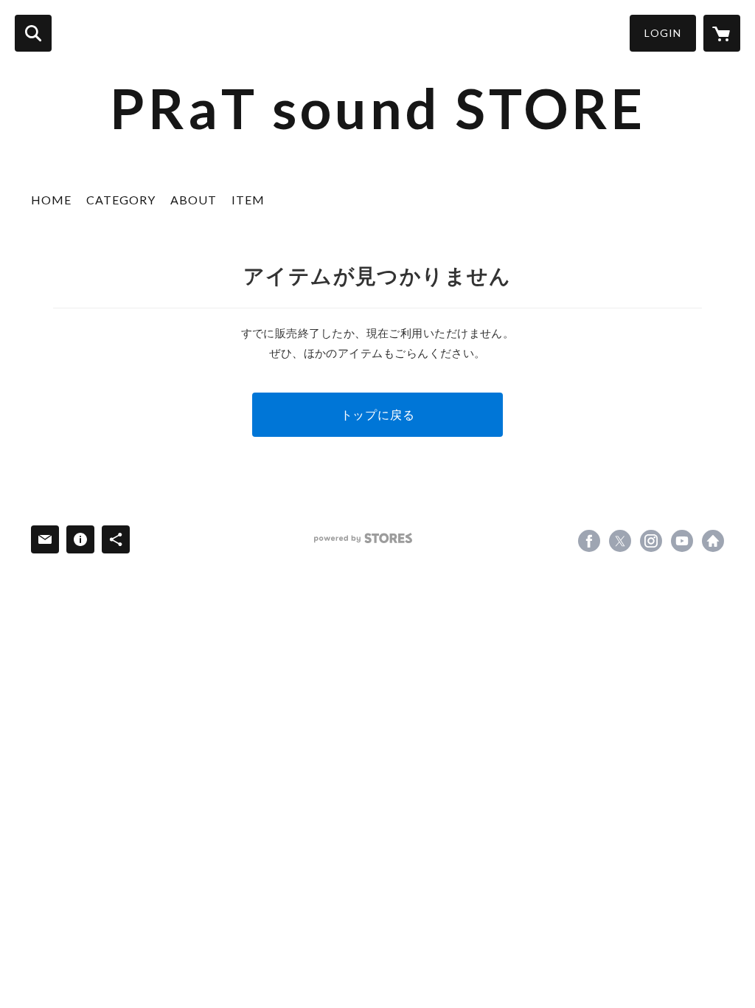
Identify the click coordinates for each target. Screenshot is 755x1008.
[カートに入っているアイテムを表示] (721, 33)
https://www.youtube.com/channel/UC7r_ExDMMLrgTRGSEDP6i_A (682, 541)
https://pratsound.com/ (713, 541)
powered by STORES (363, 538)
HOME (51, 200)
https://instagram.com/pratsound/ (651, 541)
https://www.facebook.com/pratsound (589, 541)
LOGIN (662, 33)
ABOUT (193, 200)
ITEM (248, 200)
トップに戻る (378, 414)
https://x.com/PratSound (620, 541)
